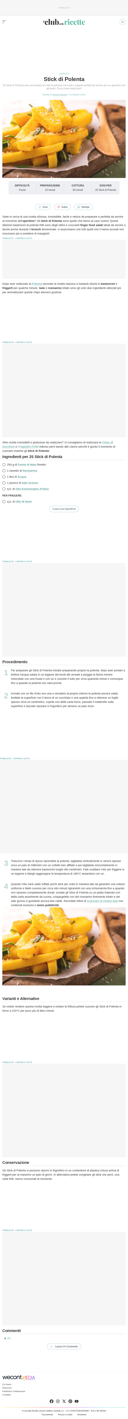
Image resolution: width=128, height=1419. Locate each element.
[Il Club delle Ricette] (64, 21)
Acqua (22, 476)
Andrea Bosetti (60, 94)
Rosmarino (30, 470)
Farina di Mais (27, 464)
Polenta (37, 283)
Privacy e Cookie (65, 1415)
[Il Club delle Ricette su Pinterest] (70, 1402)
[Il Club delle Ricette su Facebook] (52, 1402)
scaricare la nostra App (102, 901)
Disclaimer (81, 1415)
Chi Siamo (6, 1384)
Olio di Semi (23, 501)
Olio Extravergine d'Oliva (32, 489)
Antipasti (64, 74)
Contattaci (6, 1395)
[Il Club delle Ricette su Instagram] (58, 1402)
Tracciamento (47, 1415)
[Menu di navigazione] (4, 22)
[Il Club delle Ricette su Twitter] (64, 1402)
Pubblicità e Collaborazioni (13, 1391)
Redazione (7, 1388)
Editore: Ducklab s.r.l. (55, 1411)
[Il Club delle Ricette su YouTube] (77, 1402)
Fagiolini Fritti (28, 446)
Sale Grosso (30, 482)
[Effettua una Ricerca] (123, 22)
